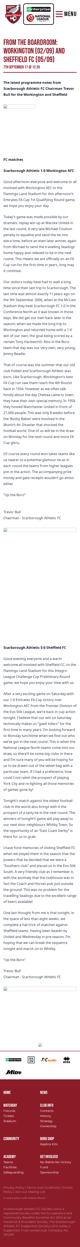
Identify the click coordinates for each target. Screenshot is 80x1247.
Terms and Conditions (44, 1187)
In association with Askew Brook (24, 1198)
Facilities (10, 1167)
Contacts (47, 1111)
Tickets (8, 1116)
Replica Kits (49, 1144)
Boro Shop (47, 1138)
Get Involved (49, 1156)
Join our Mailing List (30, 1192)
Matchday (10, 1105)
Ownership (48, 1126)
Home (7, 1092)
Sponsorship (49, 1172)
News (43, 1092)
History (45, 1116)
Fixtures (9, 1111)
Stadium (9, 1121)
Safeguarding (13, 1172)
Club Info (46, 1105)
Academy (9, 1156)
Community (11, 1138)
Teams (8, 1162)
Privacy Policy (15, 1187)
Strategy (46, 1121)
